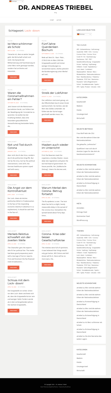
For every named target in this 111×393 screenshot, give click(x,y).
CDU (90, 52)
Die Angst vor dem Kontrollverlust (20, 189)
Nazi (78, 77)
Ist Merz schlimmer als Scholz (20, 45)
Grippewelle (96, 62)
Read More (13, 77)
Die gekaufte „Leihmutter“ (86, 144)
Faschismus (80, 59)
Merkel (89, 72)
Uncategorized (82, 114)
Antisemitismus (85, 49)
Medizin (79, 106)
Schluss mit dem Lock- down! (18, 282)
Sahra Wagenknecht (90, 82)
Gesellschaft (12, 141)
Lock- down (80, 69)
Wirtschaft (81, 118)
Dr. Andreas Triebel (55, 7)
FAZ (86, 59)
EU (84, 57)
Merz (94, 72)
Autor (59, 20)
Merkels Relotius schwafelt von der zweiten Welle (19, 237)
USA (98, 87)
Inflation (79, 67)
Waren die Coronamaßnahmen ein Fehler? (21, 96)
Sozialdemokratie (87, 84)
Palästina (96, 77)
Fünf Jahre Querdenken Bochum (50, 47)
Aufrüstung (95, 49)
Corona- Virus (91, 54)
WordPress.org (82, 220)
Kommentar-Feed (83, 216)
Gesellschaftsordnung (84, 62)
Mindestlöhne (81, 74)
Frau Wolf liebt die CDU (85, 133)
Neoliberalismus (86, 77)
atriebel (21, 50)
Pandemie (80, 79)
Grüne (79, 64)
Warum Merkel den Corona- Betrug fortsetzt (54, 191)
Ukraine (93, 87)
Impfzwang (92, 64)
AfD (78, 49)
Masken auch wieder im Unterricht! (55, 146)
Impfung (85, 64)
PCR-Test (87, 79)
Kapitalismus (92, 67)
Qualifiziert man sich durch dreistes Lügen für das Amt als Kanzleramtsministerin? (88, 151)
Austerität (80, 52)
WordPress (68, 387)
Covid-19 (79, 57)
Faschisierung (91, 57)
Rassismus (95, 79)
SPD (78, 87)
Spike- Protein (85, 87)
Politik (10, 41)
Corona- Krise (81, 54)
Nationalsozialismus (93, 74)
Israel (85, 67)
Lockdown (88, 69)
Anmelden (80, 208)
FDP (90, 59)
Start (52, 20)
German (82, 34)
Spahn (97, 84)
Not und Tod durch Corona (20, 146)
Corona (95, 52)
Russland (80, 82)
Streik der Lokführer (55, 92)
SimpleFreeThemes (53, 387)
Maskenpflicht (81, 72)
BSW (85, 52)
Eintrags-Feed (82, 212)
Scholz (79, 84)
